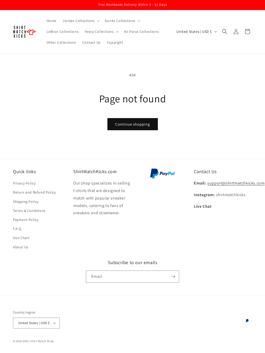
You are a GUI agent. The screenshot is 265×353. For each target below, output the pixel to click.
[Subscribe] (173, 277)
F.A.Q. (17, 228)
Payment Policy (25, 219)
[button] (81, 20)
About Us (20, 247)
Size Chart (21, 237)
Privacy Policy (24, 183)
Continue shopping (132, 124)
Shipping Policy (26, 201)
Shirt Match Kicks (42, 341)
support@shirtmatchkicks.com (235, 183)
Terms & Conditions (29, 210)
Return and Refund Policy (34, 192)
